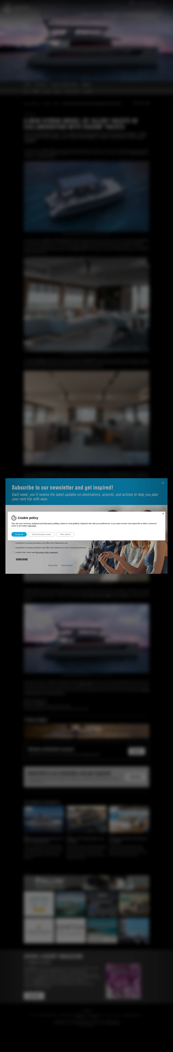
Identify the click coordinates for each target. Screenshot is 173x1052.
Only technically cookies (41, 534)
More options (65, 534)
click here (32, 526)
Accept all (19, 534)
